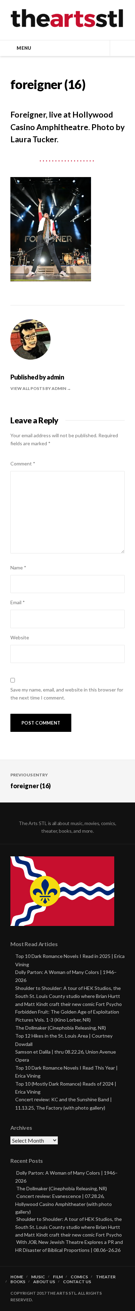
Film (58, 1276)
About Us (44, 1281)
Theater (106, 1276)
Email (17, 602)
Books (17, 1281)
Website (19, 637)
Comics (79, 1276)
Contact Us (77, 1281)
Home (16, 1276)
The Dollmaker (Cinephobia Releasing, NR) (60, 1028)
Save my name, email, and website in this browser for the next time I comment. (66, 694)
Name (18, 567)
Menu (24, 48)
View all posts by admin (38, 388)
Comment (22, 463)
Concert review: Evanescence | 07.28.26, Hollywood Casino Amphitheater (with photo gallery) (63, 1203)
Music (38, 1276)
